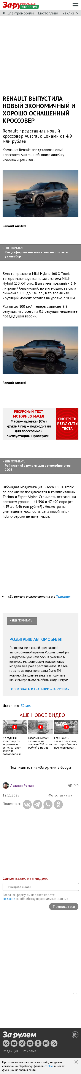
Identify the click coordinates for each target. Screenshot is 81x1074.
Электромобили (20, 13)
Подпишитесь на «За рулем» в (40, 767)
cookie (48, 1066)
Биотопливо (48, 13)
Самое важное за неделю (26, 878)
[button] (77, 1062)
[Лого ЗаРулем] (19, 1035)
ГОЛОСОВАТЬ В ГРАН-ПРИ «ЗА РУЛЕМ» (39, 689)
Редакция (10, 1051)
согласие (9, 899)
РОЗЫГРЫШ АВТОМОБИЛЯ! (36, 639)
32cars (26, 705)
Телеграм (63, 596)
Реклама (29, 1051)
